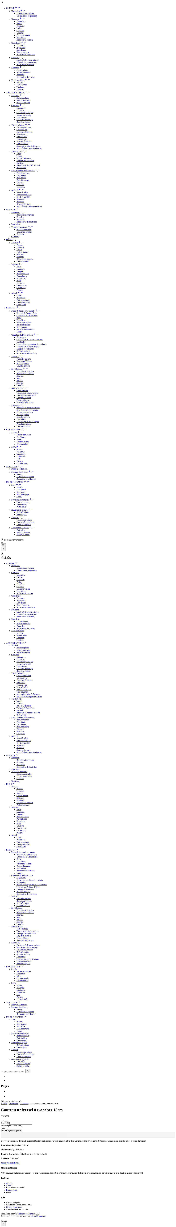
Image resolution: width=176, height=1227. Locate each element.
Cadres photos (22, 252)
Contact (9, 1185)
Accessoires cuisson (24, 40)
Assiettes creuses (23, 100)
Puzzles (19, 380)
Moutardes (20, 454)
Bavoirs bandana (23, 325)
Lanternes (20, 269)
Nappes (19, 82)
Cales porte (21, 305)
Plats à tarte (21, 175)
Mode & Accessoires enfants (23, 311)
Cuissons (15, 19)
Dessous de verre (23, 204)
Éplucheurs (21, 50)
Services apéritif (23, 197)
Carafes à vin (21, 130)
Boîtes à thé (21, 167)
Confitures (20, 437)
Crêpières (20, 30)
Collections (13, 1103)
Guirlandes (20, 342)
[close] (3, 1224)
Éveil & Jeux (16, 369)
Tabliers (19, 89)
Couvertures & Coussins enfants (29, 339)
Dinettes (19, 383)
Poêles (19, 23)
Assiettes (15, 95)
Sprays (19, 474)
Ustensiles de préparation (26, 16)
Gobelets (20, 234)
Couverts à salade (23, 115)
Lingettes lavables (23, 397)
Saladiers (20, 185)
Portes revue (21, 285)
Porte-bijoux (21, 514)
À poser (14, 264)
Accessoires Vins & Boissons (28, 146)
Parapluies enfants (23, 424)
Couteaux (20, 45)
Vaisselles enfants (23, 359)
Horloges (20, 257)
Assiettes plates (22, 98)
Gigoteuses (21, 337)
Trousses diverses (23, 524)
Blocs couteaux (22, 52)
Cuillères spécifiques (24, 113)
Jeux (18, 378)
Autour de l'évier (23, 72)
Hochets (19, 376)
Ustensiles (15, 11)
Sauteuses (20, 26)
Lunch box (15, 224)
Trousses (15, 518)
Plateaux (19, 182)
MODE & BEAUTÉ (15, 482)
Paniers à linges (22, 400)
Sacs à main (21, 490)
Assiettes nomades (23, 229)
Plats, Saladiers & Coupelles (23, 171)
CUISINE (10, 8)
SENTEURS (11, 466)
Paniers (19, 290)
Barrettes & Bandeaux (25, 329)
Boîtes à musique (23, 351)
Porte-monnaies (22, 502)
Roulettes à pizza (23, 122)
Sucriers (19, 163)
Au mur (14, 243)
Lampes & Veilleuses (25, 349)
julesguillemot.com (38, 1216)
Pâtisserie (15, 58)
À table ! (15, 356)
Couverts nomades (24, 232)
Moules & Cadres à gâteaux (27, 60)
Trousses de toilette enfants (27, 393)
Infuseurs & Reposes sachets (28, 165)
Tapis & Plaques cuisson (26, 62)
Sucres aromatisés (23, 435)
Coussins (20, 283)
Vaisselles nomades (19, 227)
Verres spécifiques (23, 141)
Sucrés (14, 432)
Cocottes (20, 33)
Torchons (20, 87)
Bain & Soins (17, 388)
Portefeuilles (21, 504)
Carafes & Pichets (23, 127)
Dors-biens (20, 320)
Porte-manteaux (22, 261)
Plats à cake (21, 178)
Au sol (14, 293)
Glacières (15, 236)
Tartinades (20, 456)
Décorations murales (24, 259)
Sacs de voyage (22, 494)
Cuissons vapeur (23, 35)
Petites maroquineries (20, 500)
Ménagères (20, 108)
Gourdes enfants (23, 366)
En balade (15, 405)
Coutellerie (16, 43)
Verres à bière (22, 139)
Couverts (15, 106)
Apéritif (14, 190)
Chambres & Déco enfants (22, 335)
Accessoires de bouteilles (26, 222)
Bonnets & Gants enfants (26, 313)
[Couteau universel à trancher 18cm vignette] (2, 1121)
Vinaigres (20, 452)
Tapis (18, 295)
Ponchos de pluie (23, 426)
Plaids (18, 281)
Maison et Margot (26, 1214)
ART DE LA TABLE (15, 92)
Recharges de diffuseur (25, 479)
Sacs (13, 485)
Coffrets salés (21, 463)
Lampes (19, 271)
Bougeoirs (20, 278)
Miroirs (19, 250)
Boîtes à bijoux (22, 512)
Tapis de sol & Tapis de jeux (28, 346)
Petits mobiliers (22, 274)
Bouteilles (15, 212)
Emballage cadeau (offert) (11, 1126)
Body (18, 318)
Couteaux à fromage (24, 119)
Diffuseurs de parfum (25, 476)
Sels (18, 459)
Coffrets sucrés (22, 442)
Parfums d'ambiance (19, 472)
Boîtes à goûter (22, 363)
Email (16, 1163)
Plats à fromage (22, 180)
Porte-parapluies (23, 302)
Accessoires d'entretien (25, 77)
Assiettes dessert (23, 102)
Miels (18, 439)
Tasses (19, 156)
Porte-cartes (21, 507)
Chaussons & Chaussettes (26, 315)
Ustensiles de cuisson (25, 13)
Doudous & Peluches (25, 371)
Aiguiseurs (20, 47)
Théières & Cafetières (25, 161)
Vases (18, 267)
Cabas (19, 497)
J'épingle (10, 1163)
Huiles (19, 449)
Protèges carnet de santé (26, 395)
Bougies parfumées (19, 469)
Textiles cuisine (17, 80)
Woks (18, 28)
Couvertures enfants (24, 412)
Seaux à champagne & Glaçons (29, 148)
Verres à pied (21, 137)
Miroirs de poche (23, 532)
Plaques (19, 245)
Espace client (11, 1190)
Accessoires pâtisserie (25, 64)
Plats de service (22, 173)
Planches (20, 202)
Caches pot (21, 288)
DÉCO (9, 240)
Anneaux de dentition (25, 373)
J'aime (3, 1163)
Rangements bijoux (19, 510)
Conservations (22, 70)
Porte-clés (20, 530)
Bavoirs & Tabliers (24, 361)
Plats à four (21, 37)
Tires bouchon (22, 143)
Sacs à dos (20, 492)
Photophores (21, 276)
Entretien (15, 68)
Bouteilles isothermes (25, 215)
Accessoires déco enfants (26, 353)
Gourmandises (22, 444)
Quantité (4, 1123)
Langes (19, 332)
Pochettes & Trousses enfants (28, 408)
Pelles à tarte (21, 117)
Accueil (4, 1103)
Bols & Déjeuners (23, 158)
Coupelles (20, 187)
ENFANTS (11, 308)
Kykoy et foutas (23, 535)
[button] (88, 1135)
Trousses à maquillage (25, 522)
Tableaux (20, 247)
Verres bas (20, 134)
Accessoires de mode (20, 528)
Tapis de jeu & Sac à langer (27, 421)
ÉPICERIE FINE (13, 429)
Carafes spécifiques (24, 132)
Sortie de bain (22, 391)
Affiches (19, 254)
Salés (13, 447)
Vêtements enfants (23, 322)
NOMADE (11, 209)
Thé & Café (16, 151)
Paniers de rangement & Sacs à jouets (31, 344)
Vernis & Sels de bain (25, 402)
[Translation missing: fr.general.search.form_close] (27, 1071)
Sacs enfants (21, 327)
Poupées (19, 385)
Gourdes (19, 217)
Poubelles (20, 75)
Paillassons (20, 298)
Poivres (19, 461)
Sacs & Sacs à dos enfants (27, 410)
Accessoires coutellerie (25, 54)
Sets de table (21, 85)
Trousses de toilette (24, 520)
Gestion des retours (14, 1207)
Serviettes (20, 199)
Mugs (18, 154)
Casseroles (20, 21)
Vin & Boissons (18, 125)
